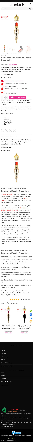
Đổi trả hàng (4, 356)
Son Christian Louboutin (13, 100)
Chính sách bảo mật (6, 363)
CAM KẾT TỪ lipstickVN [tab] (11, 136)
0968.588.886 (12, 86)
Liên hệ (3, 350)
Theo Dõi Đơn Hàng (6, 381)
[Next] (29, 29)
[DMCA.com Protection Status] (11, 438)
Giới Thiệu (3, 353)
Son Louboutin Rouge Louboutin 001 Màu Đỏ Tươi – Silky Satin (24, 328)
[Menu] (2, 5)
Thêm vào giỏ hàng (17, 97)
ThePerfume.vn (15, 1)
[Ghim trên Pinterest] (14, 130)
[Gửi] (30, 9)
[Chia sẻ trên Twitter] (6, 130)
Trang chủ (4, 54)
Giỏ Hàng (3, 378)
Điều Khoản (4, 359)
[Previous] (3, 29)
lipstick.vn (7, 1)
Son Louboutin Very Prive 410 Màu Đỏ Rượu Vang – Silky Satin (8, 328)
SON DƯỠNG (17, 54)
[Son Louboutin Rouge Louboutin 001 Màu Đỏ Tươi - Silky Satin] (24, 314)
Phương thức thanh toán (7, 366)
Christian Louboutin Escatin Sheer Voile (14, 107)
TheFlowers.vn (24, 1)
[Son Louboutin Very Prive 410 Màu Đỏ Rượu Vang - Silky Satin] (8, 314)
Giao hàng (3, 375)
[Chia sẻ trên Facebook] (2, 130)
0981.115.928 (12, 93)
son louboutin (20, 109)
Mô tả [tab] (3, 136)
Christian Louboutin (9, 113)
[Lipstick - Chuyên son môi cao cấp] (16, 5)
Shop (11, 54)
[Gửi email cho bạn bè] (10, 130)
